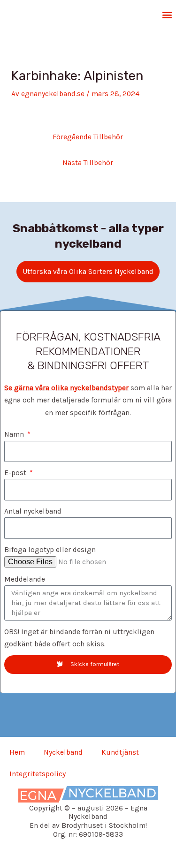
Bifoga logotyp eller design (50, 549)
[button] (168, 14)
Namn (15, 434)
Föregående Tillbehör (88, 137)
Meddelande (24, 579)
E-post (16, 473)
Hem (17, 752)
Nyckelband (63, 752)
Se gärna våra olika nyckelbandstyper (66, 388)
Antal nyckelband (32, 511)
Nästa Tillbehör (87, 163)
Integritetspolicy (37, 774)
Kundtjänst (120, 752)
